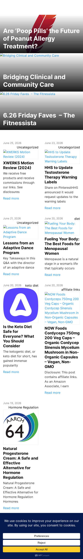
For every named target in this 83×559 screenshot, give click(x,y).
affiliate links (70, 289)
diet (77, 219)
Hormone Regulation (23, 407)
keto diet (31, 285)
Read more (11, 198)
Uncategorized (27, 147)
